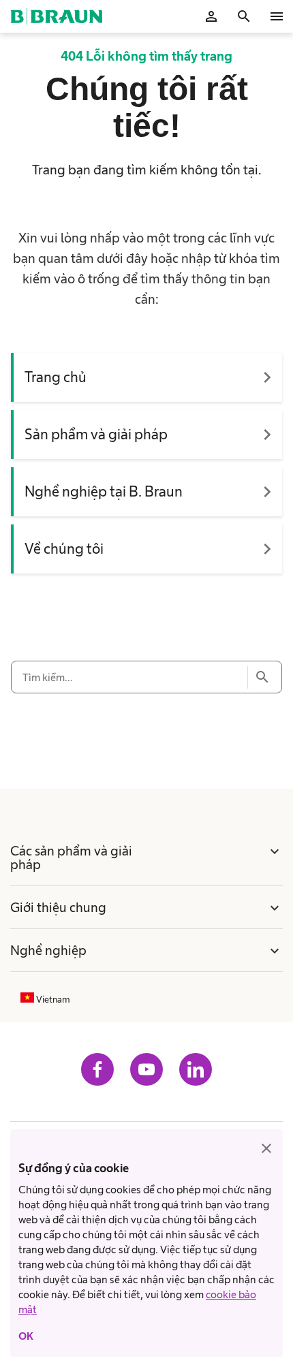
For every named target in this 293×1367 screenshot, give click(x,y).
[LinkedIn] (195, 1069)
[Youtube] (146, 1069)
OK (25, 1336)
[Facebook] (97, 1069)
